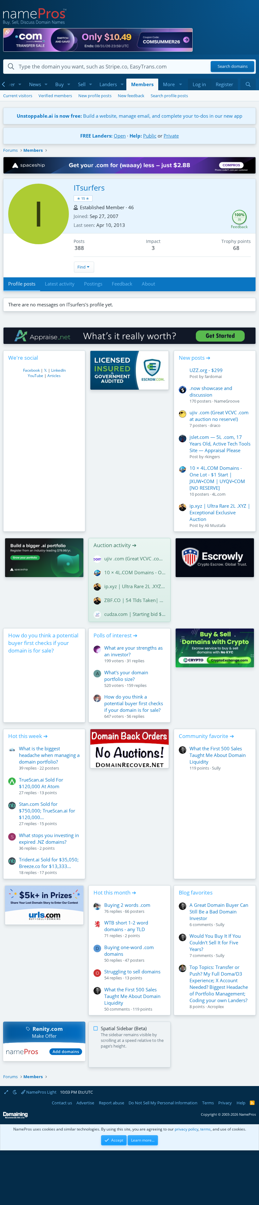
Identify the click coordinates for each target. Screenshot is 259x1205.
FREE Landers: (96, 136)
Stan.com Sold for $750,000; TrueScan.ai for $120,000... (47, 810)
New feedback (131, 95)
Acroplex (216, 1006)
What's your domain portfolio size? (126, 675)
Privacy (225, 1103)
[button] (19, 84)
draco (215, 425)
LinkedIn (58, 370)
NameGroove (226, 401)
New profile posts (94, 95)
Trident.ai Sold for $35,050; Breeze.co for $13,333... (49, 862)
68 (236, 247)
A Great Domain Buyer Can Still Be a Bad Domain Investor (219, 911)
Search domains (233, 66)
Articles (54, 375)
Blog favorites (196, 892)
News (35, 84)
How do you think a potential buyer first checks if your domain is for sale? (43, 643)
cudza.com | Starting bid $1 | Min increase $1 (135, 614)
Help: (136, 136)
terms (205, 1129)
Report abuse (111, 1103)
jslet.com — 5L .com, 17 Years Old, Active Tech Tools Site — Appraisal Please (220, 443)
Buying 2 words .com (127, 905)
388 (79, 247)
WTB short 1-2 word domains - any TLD (126, 925)
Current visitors (17, 95)
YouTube (35, 375)
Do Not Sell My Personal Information (163, 1103)
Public (149, 136)
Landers (108, 84)
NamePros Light (41, 1092)
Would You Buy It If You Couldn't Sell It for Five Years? (215, 942)
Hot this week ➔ (28, 736)
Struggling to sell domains (132, 971)
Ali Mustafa (215, 525)
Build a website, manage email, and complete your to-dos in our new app (129, 116)
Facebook (31, 370)
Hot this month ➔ (114, 892)
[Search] (248, 84)
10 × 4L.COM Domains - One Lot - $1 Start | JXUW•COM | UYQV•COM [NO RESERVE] (217, 478)
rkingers (212, 456)
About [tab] (148, 284)
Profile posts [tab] (21, 284)
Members (142, 84)
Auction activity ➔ (114, 545)
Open (120, 136)
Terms (208, 1103)
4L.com (219, 494)
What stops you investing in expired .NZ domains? (49, 838)
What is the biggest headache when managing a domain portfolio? (49, 755)
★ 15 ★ (83, 198)
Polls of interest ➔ (115, 635)
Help (241, 1103)
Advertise (85, 1103)
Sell (82, 84)
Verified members (55, 95)
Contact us (62, 1103)
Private (171, 136)
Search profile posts (169, 95)
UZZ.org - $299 (206, 370)
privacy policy (186, 1129)
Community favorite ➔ (206, 736)
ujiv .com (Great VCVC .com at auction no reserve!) (219, 415)
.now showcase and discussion (211, 391)
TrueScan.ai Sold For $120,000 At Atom (41, 783)
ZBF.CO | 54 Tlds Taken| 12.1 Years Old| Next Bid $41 (135, 600)
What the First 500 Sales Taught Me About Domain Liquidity (218, 755)
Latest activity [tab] (60, 284)
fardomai (213, 376)
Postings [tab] (93, 284)
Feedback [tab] (122, 284)
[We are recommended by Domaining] (15, 1117)
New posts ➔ (194, 357)
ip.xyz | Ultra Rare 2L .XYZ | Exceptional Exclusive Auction (220, 512)
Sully (216, 768)
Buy (59, 84)
